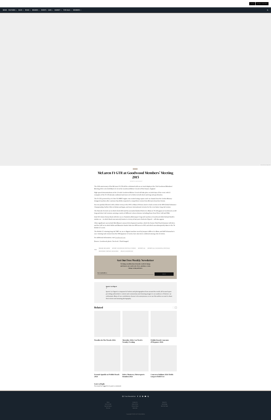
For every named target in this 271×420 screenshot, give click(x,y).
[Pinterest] (142, 396)
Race (20, 10)
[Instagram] (140, 396)
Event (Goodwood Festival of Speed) (124, 248)
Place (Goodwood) (127, 251)
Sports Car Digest (136, 181)
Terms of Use (135, 404)
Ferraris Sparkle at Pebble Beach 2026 (106, 376)
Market (57, 10)
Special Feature (108, 406)
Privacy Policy (135, 406)
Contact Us (135, 402)
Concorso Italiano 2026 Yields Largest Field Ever (162, 376)
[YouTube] (145, 396)
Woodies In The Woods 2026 (105, 340)
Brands (35, 10)
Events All (142, 248)
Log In (252, 3)
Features (11, 10)
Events (43, 10)
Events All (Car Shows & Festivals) (159, 248)
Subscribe (135, 408)
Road (27, 10)
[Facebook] (137, 396)
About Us (164, 402)
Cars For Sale (108, 404)
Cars (50, 10)
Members (76, 10)
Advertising (164, 404)
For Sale (66, 10)
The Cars (108, 408)
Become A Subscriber (262, 3)
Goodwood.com (120, 237)
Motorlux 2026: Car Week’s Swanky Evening (132, 341)
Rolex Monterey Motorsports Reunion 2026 (133, 376)
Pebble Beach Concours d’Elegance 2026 (160, 341)
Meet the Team (164, 406)
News (5, 10)
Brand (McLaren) (105, 248)
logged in (106, 386)
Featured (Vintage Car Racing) (109, 251)
